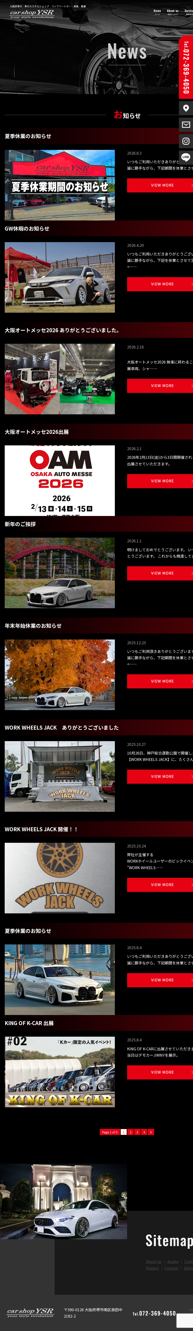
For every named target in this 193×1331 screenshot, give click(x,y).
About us (154, 1261)
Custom (171, 1268)
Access (173, 1261)
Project (152, 1268)
